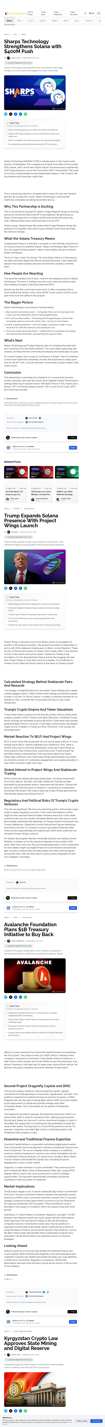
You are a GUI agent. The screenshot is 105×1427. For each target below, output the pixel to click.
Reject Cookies (82, 1421)
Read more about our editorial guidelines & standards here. (26, 428)
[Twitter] (47, 1292)
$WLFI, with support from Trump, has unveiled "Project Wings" (25, 870)
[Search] (98, 13)
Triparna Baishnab (35, 1292)
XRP (66, 21)
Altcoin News (29, 509)
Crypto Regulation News (23, 1331)
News (9, 21)
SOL (77, 21)
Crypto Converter (73, 13)
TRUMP (16, 509)
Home (6, 34)
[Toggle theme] (85, 13)
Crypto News (43, 13)
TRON (88, 21)
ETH (31, 21)
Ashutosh (22, 882)
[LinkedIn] (40, 418)
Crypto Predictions (58, 13)
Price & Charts (30, 13)
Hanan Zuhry (33, 418)
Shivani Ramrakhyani (36, 422)
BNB (54, 21)
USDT (42, 21)
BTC (19, 21)
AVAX (16, 917)
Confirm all (96, 1421)
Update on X (8, 1279)
